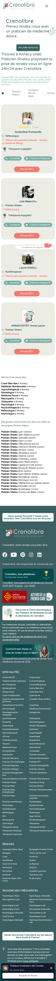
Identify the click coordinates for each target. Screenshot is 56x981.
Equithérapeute (9, 718)
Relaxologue (34, 813)
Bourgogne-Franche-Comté (41, 849)
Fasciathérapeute (36, 722)
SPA (4, 816)
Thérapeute (34, 823)
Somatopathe (8, 820)
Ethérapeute (34, 718)
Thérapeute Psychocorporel (41, 831)
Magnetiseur (34, 740)
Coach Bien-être (36, 692)
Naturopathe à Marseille (39, 909)
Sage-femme (34, 816)
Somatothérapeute (37, 820)
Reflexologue (8, 813)
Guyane (32, 860)
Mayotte (33, 867)
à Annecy (14, 383)
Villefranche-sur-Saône (25, 483)
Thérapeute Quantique (12, 834)
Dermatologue (8, 709)
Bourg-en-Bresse (22, 468)
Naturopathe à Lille (37, 913)
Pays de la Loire (36, 875)
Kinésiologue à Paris (11, 909)
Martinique (7, 867)
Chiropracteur (8, 692)
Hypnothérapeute (10, 733)
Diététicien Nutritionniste (40, 709)
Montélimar (19, 477)
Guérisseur (34, 729)
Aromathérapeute (37, 681)
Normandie (7, 871)
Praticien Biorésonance (39, 758)
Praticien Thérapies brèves (40, 790)
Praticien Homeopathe (39, 765)
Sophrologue (7, 823)
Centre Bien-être (36, 688)
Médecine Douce (9, 747)
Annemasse (19, 489)
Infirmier (6, 736)
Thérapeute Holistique (12, 831)
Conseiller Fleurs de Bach (40, 699)
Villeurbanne (20, 444)
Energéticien (34, 712)
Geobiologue (7, 726)
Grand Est (33, 857)
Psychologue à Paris (10, 896)
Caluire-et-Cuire (21, 465)
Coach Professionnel (11, 695)
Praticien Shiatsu (16, 93)
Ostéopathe (7, 755)
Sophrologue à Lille (10, 905)
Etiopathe (6, 722)
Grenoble (18, 438)
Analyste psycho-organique (14, 681)
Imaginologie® (35, 733)
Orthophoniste (8, 751)
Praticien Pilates (9, 782)
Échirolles (18, 486)
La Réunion (34, 864)
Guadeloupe (7, 860)
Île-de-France (35, 878)
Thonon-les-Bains (22, 492)
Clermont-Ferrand (22, 447)
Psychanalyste (35, 802)
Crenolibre (8, 545)
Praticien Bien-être (10, 758)
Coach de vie (34, 695)
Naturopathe (34, 747)
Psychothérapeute (37, 809)
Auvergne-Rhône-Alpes (33, 93)
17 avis (35, 127)
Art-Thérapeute (9, 685)
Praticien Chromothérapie (13, 762)
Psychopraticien (9, 809)
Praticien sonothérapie (12, 802)
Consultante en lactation (12, 705)
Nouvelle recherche (28, 47)
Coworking (34, 705)
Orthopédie (34, 751)
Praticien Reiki (8, 786)
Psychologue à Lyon (37, 916)
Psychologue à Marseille (12, 913)
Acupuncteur (34, 677)
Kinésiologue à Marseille (12, 920)
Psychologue (7, 805)
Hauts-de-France (9, 864)
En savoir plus (17, 970)
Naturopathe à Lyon (11, 899)
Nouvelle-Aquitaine (37, 871)
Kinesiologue (34, 736)
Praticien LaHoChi (37, 769)
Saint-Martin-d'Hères (24, 474)
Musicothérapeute (37, 744)
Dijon (16, 441)
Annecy (51, 93)
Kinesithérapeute (9, 740)
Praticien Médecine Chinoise (14, 779)
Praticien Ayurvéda (37, 755)
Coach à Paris (8, 916)
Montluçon (19, 480)
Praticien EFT (35, 762)
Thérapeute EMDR (37, 827)
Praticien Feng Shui (10, 765)
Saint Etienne (20, 435)
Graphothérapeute (10, 729)
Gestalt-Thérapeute (37, 726)
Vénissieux (19, 453)
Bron (16, 471)
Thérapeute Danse (10, 827)
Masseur (6, 744)
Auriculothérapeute (37, 685)
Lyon (16, 432)
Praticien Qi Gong (36, 782)
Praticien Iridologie (10, 769)
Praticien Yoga (8, 796)
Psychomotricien (36, 805)
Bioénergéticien (9, 688)
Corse (4, 857)
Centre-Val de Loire (37, 853)
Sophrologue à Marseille (39, 896)
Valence (17, 456)
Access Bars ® (8, 677)
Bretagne (6, 853)
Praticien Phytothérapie (39, 779)
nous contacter (30, 961)
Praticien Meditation (38, 773)
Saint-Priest (19, 462)
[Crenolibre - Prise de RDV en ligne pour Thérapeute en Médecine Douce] (18, 6)
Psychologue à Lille (37, 905)
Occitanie (6, 875)
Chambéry (19, 459)
